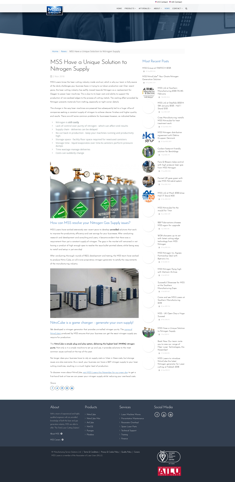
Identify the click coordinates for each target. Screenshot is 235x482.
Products (129, 8)
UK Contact (176, 2)
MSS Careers (55, 440)
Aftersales (144, 8)
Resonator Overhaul (130, 423)
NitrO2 (90, 427)
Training (124, 435)
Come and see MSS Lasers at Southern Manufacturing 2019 (171, 300)
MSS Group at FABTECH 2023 (156, 68)
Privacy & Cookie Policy (110, 452)
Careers (137, 452)
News (167, 8)
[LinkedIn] (170, 414)
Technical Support (128, 431)
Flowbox (90, 435)
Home (119, 8)
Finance (124, 439)
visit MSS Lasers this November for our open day (105, 372)
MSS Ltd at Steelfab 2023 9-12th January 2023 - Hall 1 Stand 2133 (171, 106)
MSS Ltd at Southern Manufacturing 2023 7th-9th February (170, 91)
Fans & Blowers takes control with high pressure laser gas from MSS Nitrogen (171, 165)
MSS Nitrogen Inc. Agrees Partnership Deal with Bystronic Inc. (169, 256)
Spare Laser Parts (129, 427)
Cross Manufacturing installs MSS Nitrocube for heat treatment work (171, 121)
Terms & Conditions (91, 452)
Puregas (90, 431)
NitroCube (91, 414)
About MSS (55, 434)
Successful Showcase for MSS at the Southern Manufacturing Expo (171, 285)
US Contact (162, 2)
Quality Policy (126, 452)
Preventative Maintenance (132, 419)
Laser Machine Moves (131, 414)
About (157, 8)
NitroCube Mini (93, 419)
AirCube (90, 423)
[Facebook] (157, 414)
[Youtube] (163, 414)
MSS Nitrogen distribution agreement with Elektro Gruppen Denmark (170, 135)
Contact (176, 8)
